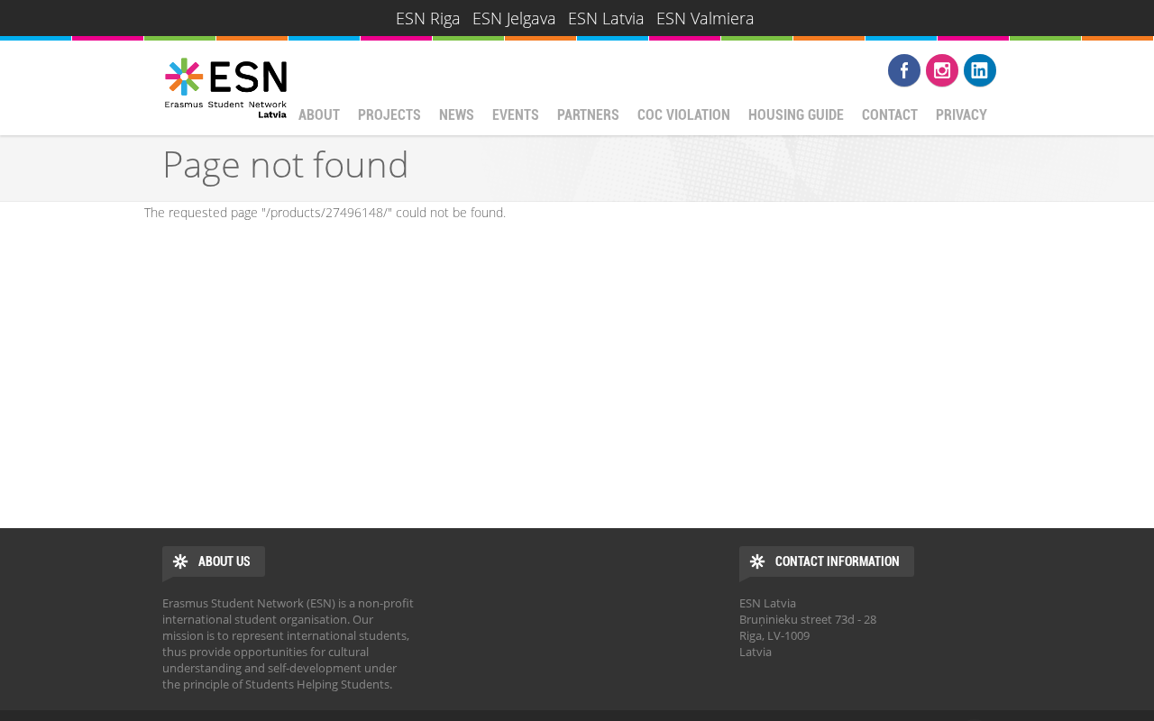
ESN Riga (428, 18)
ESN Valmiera (705, 18)
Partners (588, 114)
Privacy (961, 114)
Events (515, 114)
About (319, 114)
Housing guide (796, 114)
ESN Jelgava (514, 18)
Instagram (942, 70)
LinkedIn (980, 70)
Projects (389, 114)
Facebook (904, 70)
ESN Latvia (606, 18)
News (456, 114)
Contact (890, 114)
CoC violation (683, 114)
